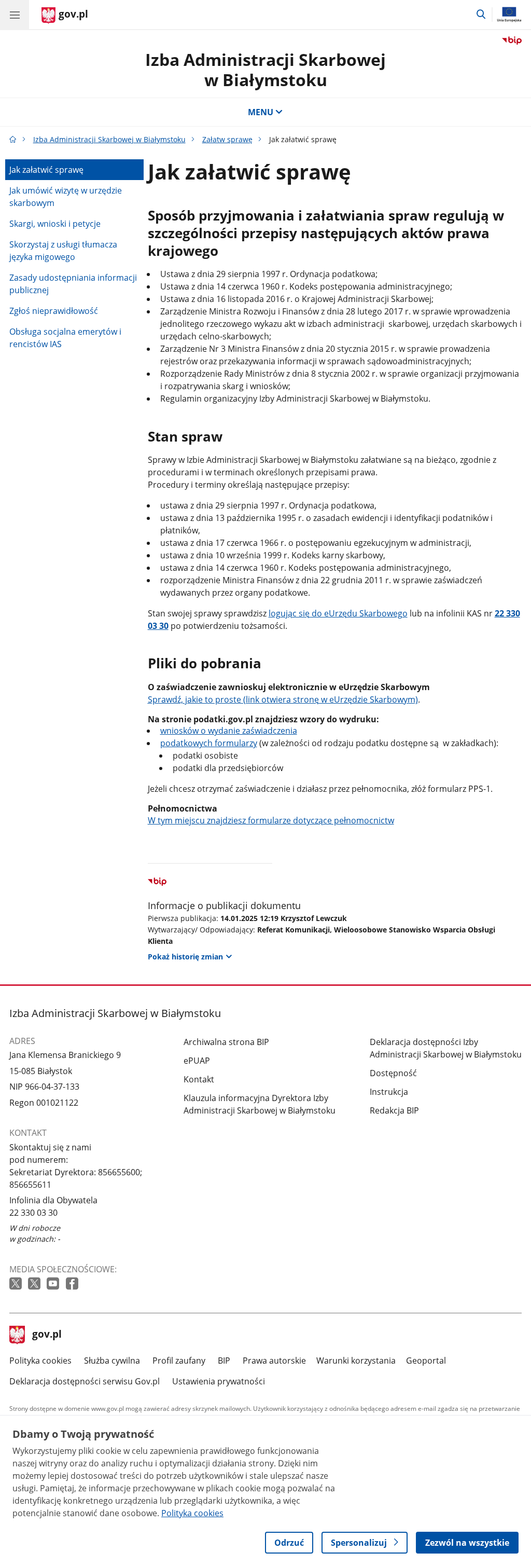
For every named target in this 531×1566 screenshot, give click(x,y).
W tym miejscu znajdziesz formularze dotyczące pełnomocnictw (271, 820)
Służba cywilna (112, 1360)
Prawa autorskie (274, 1360)
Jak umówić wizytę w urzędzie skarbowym (65, 197)
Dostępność (393, 1073)
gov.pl (47, 1335)
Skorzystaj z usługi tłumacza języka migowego (63, 251)
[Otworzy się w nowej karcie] (16, 1284)
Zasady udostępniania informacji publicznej (73, 284)
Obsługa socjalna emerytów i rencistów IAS (65, 338)
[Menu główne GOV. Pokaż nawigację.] (14, 14)
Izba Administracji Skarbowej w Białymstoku (109, 139)
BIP (224, 1360)
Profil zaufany (178, 1360)
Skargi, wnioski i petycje (55, 223)
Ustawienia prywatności (218, 1381)
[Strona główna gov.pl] (13, 139)
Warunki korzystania (356, 1360)
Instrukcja (389, 1091)
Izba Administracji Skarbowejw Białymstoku (265, 69)
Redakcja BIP (394, 1110)
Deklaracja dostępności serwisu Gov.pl (84, 1381)
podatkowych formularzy (208, 743)
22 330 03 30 (33, 1212)
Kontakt (199, 1079)
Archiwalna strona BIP (226, 1042)
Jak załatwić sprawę (46, 169)
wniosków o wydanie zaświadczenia (228, 730)
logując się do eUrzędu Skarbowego (338, 613)
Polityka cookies (40, 1360)
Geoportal (426, 1360)
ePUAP (197, 1060)
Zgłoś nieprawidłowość (53, 311)
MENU (260, 112)
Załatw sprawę (227, 139)
